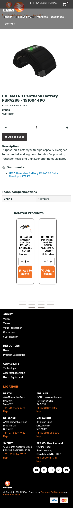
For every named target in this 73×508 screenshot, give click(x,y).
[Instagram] (44, 470)
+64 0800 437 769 (47, 457)
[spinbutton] (36, 127)
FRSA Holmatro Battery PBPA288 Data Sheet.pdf (33, 175)
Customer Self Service (52, 492)
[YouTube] (51, 470)
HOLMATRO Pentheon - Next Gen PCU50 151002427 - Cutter (47, 244)
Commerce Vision (11, 494)
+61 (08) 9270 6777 (14, 408)
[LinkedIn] (66, 470)
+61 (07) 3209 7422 (14, 432)
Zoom (40, 46)
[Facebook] (36, 470)
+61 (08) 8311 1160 (46, 408)
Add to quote (16, 136)
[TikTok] (59, 470)
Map (5, 411)
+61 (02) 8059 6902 (14, 454)
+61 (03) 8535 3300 (47, 432)
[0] (65, 4)
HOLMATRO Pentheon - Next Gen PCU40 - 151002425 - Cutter (25, 244)
